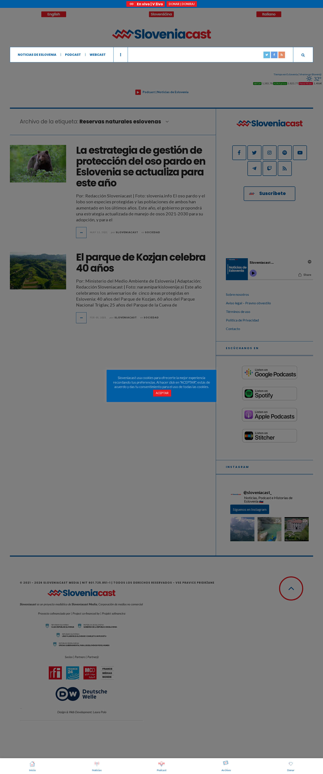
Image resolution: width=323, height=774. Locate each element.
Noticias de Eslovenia (37, 54)
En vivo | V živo (150, 4)
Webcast (98, 54)
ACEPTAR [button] (162, 393)
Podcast (73, 54)
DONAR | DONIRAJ (182, 4)
